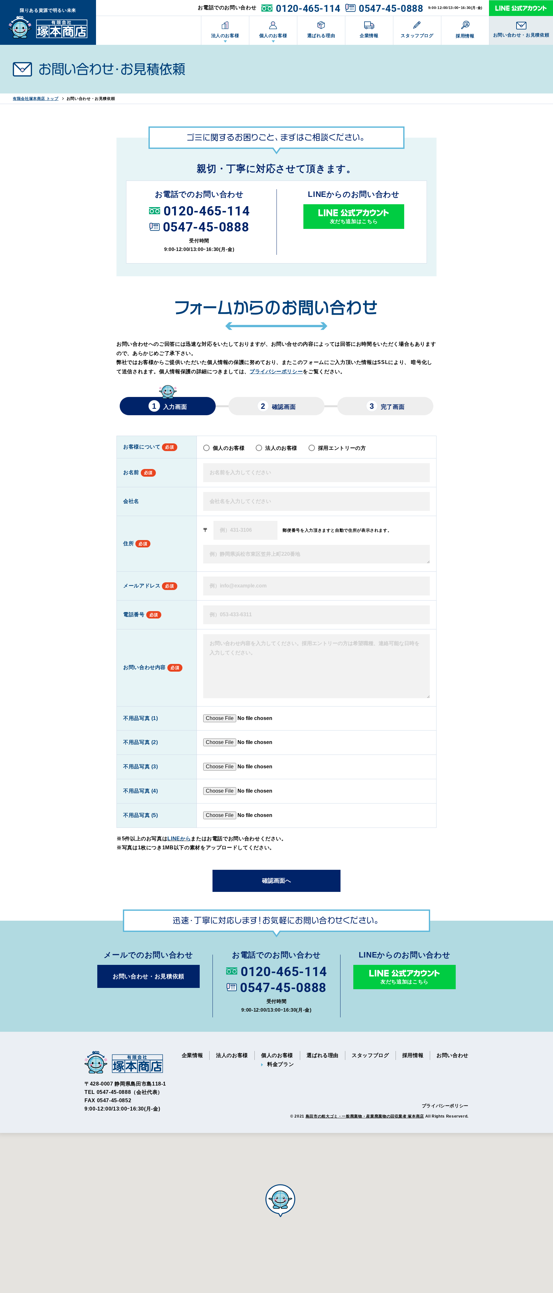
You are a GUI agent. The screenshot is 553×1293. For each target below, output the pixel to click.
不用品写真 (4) (140, 791)
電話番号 (140, 614)
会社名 (131, 501)
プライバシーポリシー (276, 371)
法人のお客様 (225, 35)
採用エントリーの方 (342, 448)
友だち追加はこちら (354, 221)
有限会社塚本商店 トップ (36, 98)
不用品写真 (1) (140, 718)
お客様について (148, 446)
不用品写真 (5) (140, 815)
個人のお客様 (273, 35)
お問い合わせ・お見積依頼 (521, 34)
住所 (135, 543)
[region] (276, 1213)
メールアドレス (148, 585)
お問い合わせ (453, 1055)
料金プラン (280, 1064)
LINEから (179, 838)
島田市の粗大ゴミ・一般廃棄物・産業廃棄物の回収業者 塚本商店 (365, 1116)
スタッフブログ (417, 35)
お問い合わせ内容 (151, 667)
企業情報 (369, 35)
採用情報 (465, 35)
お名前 (138, 472)
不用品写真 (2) (140, 742)
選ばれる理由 (321, 35)
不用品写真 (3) (140, 766)
